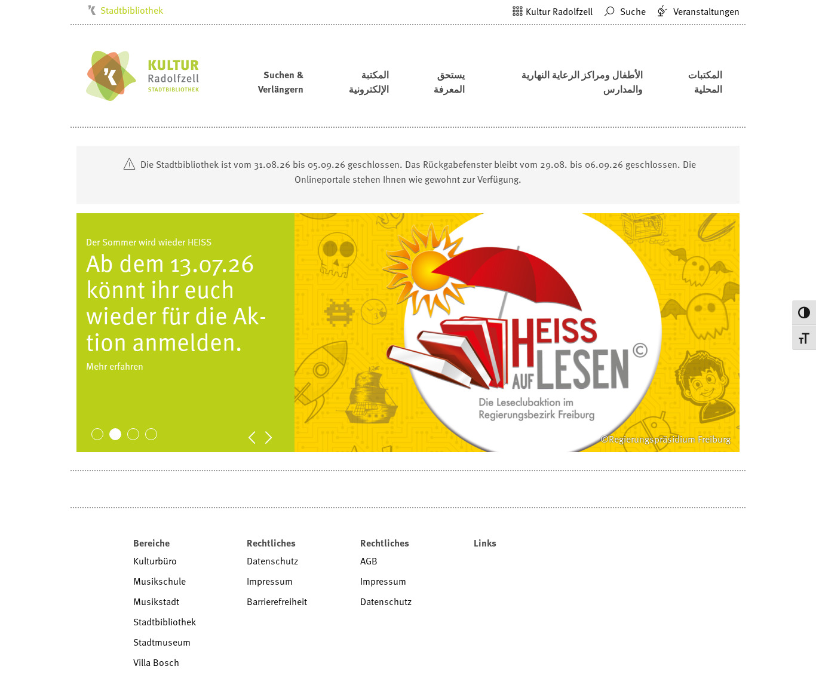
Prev (258, 436)
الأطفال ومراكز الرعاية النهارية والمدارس (582, 81)
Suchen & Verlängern (280, 81)
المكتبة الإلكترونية (369, 81)
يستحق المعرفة (449, 81)
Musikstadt (156, 601)
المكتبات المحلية (705, 81)
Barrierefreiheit (277, 601)
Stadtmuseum (162, 642)
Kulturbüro (155, 561)
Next (274, 436)
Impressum (270, 581)
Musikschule (159, 581)
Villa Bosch (156, 662)
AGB (369, 561)
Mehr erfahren (114, 392)
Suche (632, 11)
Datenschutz (272, 561)
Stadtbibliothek (131, 10)
